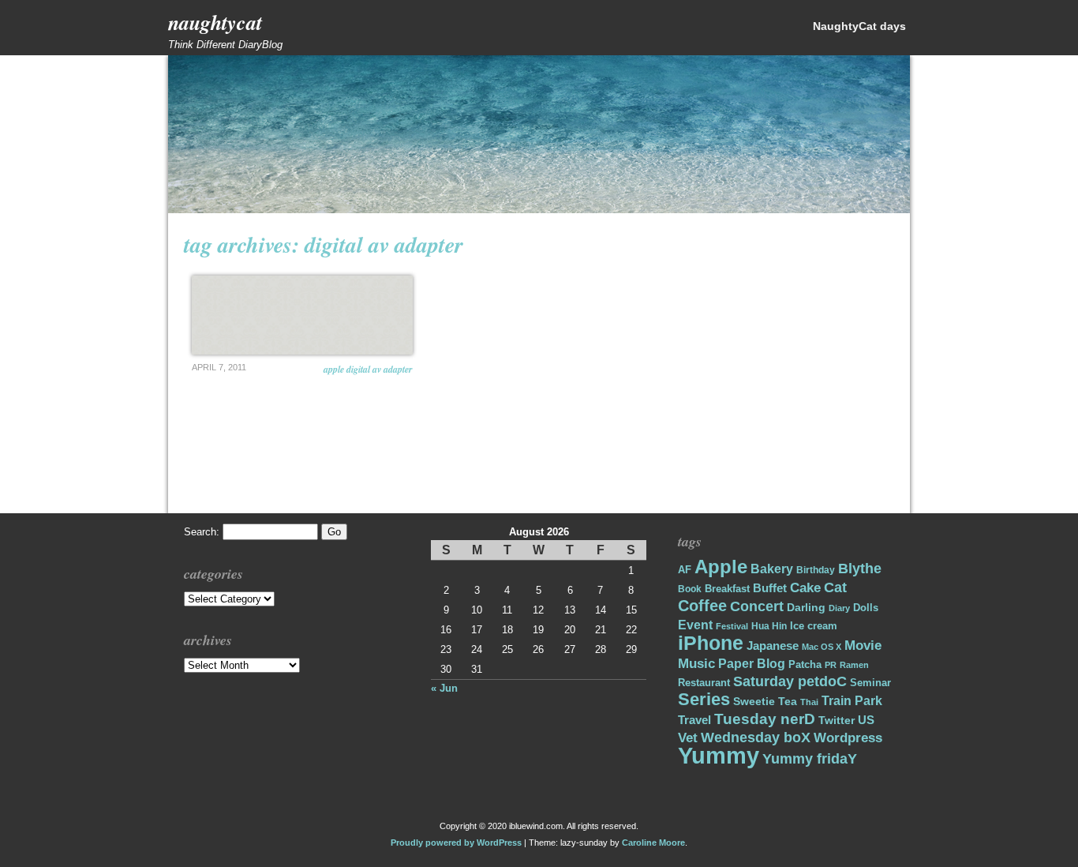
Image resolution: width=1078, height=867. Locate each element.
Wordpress (848, 737)
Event (695, 625)
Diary (839, 608)
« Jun (444, 688)
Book (690, 589)
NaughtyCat (215, 22)
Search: (201, 532)
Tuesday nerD (764, 719)
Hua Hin (769, 626)
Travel (694, 719)
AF (684, 570)
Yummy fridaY (809, 758)
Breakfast (727, 589)
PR (831, 665)
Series (704, 699)
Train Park (852, 700)
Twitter (836, 720)
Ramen (854, 665)
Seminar (870, 683)
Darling (806, 607)
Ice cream (813, 626)
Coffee (702, 605)
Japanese (773, 646)
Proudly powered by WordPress (456, 842)
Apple (720, 567)
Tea (787, 701)
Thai (809, 702)
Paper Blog (751, 663)
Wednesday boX (755, 737)
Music (696, 663)
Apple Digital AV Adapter (368, 369)
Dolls (865, 608)
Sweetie (754, 701)
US (866, 719)
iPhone (710, 643)
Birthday (815, 570)
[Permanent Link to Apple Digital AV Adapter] (302, 315)
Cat (835, 587)
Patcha (805, 664)
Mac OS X (821, 646)
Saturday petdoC (790, 681)
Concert (757, 606)
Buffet (770, 588)
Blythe (859, 568)
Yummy (718, 755)
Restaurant (704, 683)
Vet (688, 737)
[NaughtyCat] (539, 210)
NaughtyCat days (859, 26)
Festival (732, 626)
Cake (805, 587)
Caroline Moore (653, 842)
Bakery (771, 569)
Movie (862, 645)
